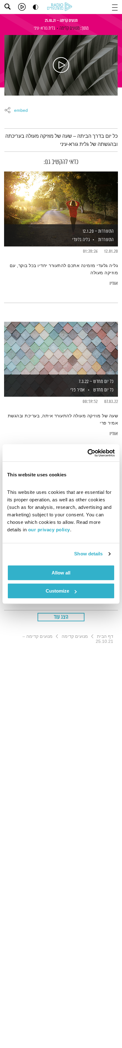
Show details (88, 553)
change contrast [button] (35, 7)
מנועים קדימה (69, 28)
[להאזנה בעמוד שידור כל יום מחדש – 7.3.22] (61, 348)
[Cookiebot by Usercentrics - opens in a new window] (88, 453)
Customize (57, 591)
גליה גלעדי (80, 239)
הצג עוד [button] (61, 617)
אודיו (113, 283)
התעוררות (106, 239)
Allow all (61, 572)
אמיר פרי (77, 390)
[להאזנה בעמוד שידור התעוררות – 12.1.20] (61, 198)
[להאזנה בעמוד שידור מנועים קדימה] (61, 65)
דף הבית (105, 636)
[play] (22, 7)
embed (21, 110)
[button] (115, 6)
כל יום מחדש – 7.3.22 (96, 381)
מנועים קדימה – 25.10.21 (61, 20)
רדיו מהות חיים (61, 7)
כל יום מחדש (103, 390)
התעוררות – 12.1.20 (98, 231)
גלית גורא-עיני (44, 28)
